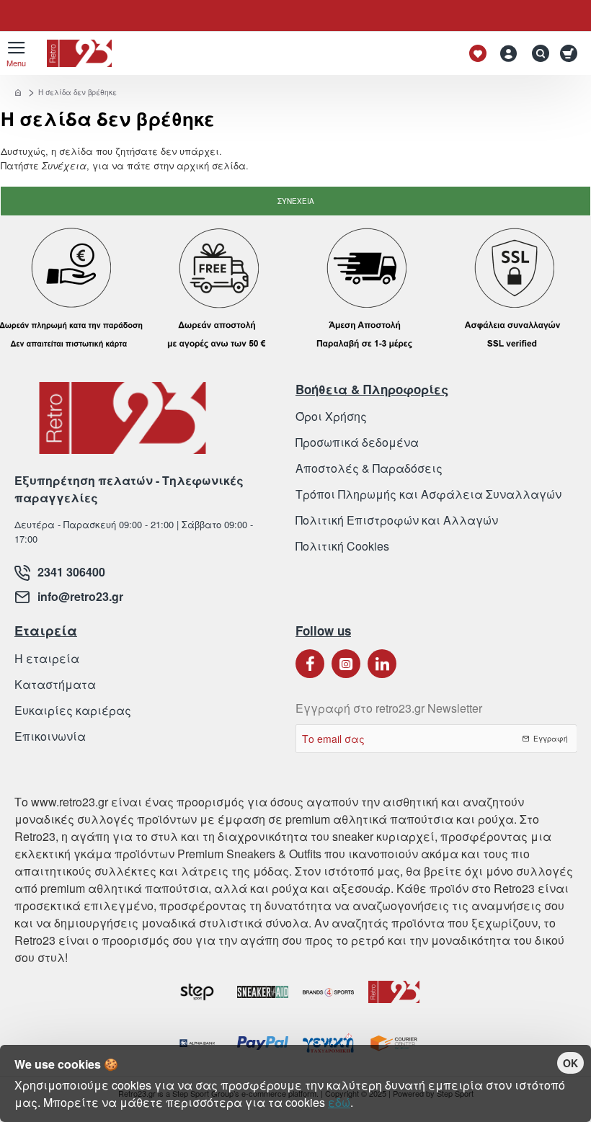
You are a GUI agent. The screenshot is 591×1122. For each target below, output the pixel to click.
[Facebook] (310, 663)
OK (570, 1063)
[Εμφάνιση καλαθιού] (571, 53)
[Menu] (16, 53)
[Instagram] (346, 663)
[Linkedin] (382, 663)
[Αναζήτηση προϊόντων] (537, 53)
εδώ (339, 1102)
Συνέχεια (295, 201)
